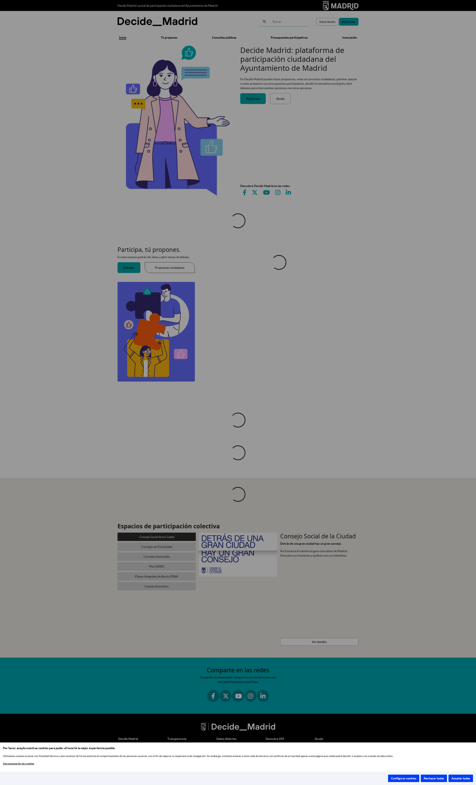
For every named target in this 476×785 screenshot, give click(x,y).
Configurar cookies (403, 778)
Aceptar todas (460, 778)
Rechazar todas (434, 778)
